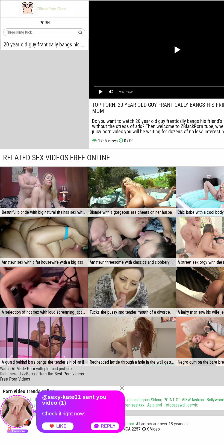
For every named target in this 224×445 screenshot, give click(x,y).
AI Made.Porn (23, 368)
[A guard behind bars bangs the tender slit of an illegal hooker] (44, 341)
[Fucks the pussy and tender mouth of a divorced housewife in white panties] (132, 291)
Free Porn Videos (15, 379)
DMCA (125, 429)
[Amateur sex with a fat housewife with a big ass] (44, 241)
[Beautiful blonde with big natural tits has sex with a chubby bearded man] (44, 191)
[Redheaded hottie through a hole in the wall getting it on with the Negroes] (132, 341)
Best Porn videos (69, 373)
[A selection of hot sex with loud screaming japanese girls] (44, 291)
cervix (192, 405)
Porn (44, 22)
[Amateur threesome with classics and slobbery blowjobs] (132, 241)
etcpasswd (175, 405)
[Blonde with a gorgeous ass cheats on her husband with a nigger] (132, 191)
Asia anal (154, 405)
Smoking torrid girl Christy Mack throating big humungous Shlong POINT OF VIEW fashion (128, 399)
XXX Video (151, 429)
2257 (136, 429)
